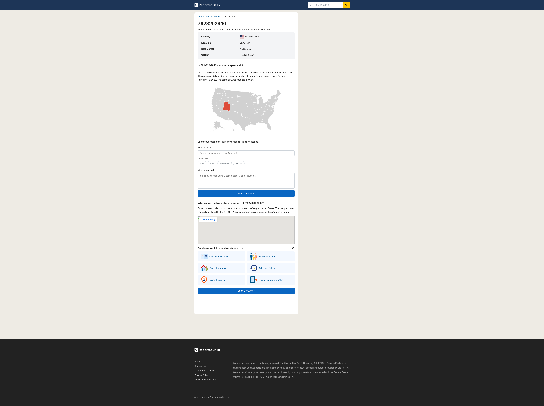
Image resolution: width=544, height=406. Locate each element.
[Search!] (346, 5)
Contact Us (200, 366)
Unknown (238, 163)
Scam (202, 163)
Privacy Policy (201, 375)
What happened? (206, 170)
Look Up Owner (246, 290)
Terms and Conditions (205, 379)
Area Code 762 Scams (209, 16)
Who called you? (206, 147)
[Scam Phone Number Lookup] (207, 5)
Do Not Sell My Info (204, 370)
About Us (199, 361)
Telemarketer (225, 163)
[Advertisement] (246, 305)
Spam (212, 163)
